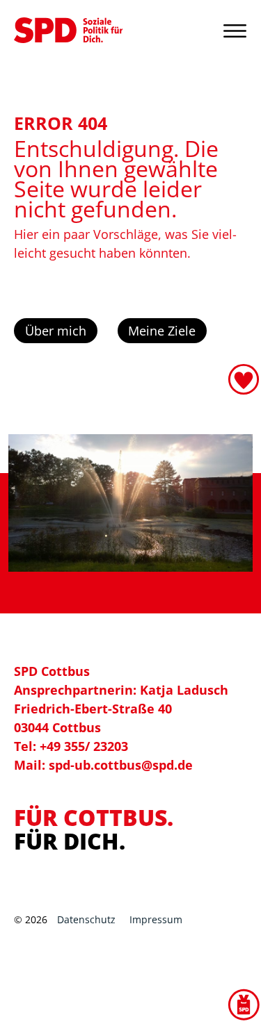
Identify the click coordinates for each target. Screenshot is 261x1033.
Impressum (155, 919)
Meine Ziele (162, 330)
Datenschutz (86, 919)
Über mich (55, 330)
